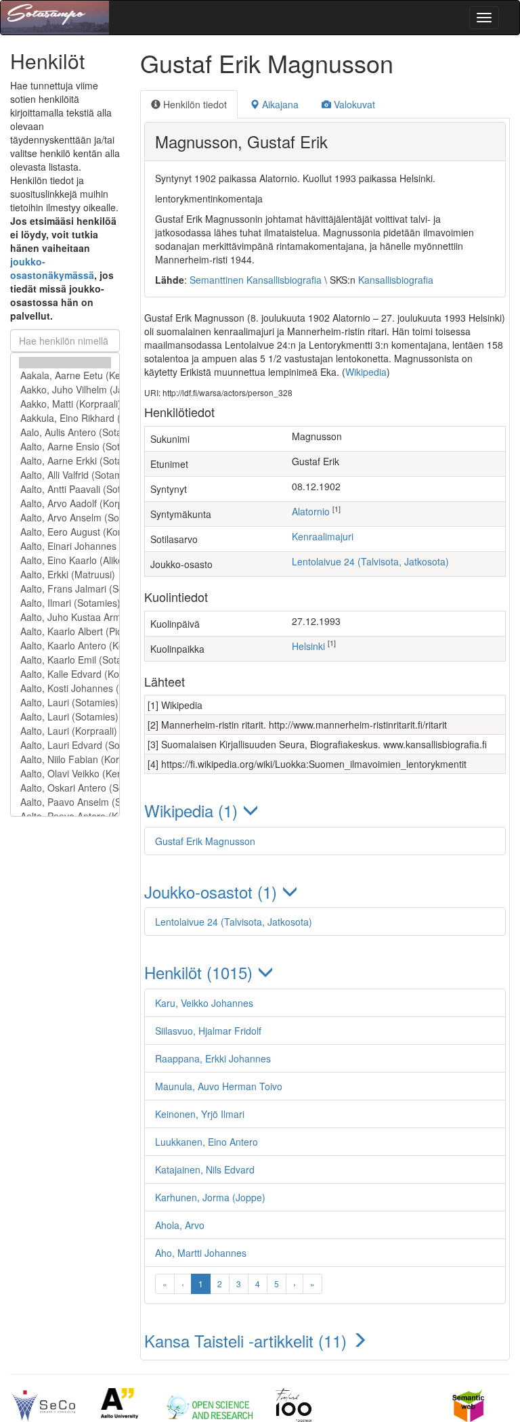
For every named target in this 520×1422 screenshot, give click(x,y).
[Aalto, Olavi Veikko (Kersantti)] (65, 774)
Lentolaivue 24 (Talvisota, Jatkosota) (370, 561)
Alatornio (311, 511)
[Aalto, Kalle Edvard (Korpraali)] (65, 674)
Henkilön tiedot (193, 104)
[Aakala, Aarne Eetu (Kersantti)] (65, 375)
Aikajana (279, 104)
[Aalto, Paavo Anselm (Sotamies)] (65, 802)
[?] (65, 362)
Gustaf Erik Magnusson (205, 841)
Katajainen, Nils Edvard (205, 1169)
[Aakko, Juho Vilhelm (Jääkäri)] (65, 390)
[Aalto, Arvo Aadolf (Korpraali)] (65, 503)
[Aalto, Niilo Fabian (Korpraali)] (65, 759)
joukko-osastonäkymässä (52, 268)
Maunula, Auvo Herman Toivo (218, 1086)
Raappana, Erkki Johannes (213, 1058)
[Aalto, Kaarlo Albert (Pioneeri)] (65, 631)
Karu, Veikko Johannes (204, 1003)
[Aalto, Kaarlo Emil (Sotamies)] (65, 660)
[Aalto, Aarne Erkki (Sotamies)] (65, 461)
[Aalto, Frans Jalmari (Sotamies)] (65, 589)
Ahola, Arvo (179, 1225)
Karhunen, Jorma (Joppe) (210, 1197)
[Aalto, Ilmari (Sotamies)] (65, 603)
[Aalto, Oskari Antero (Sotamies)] (65, 788)
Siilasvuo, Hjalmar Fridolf (208, 1030)
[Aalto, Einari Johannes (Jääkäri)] (65, 546)
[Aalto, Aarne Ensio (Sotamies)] (65, 446)
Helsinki (308, 646)
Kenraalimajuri (322, 536)
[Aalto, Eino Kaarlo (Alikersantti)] (65, 560)
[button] (325, 810)
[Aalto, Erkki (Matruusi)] (65, 574)
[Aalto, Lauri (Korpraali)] (65, 731)
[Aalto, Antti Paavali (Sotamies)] (65, 489)
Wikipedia (366, 372)
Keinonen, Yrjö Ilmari (199, 1114)
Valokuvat (353, 104)
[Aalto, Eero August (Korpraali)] (65, 532)
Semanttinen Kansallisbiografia (256, 279)
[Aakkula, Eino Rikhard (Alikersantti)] (65, 418)
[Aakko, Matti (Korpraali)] (65, 404)
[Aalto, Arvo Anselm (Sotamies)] (65, 518)
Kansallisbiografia (395, 279)
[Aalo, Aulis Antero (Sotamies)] (65, 432)
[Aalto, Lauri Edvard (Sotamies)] (65, 745)
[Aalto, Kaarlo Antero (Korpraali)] (65, 646)
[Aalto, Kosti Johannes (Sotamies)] (65, 688)
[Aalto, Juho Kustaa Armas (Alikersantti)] (65, 617)
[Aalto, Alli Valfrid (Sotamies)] (65, 475)
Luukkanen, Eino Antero (206, 1141)
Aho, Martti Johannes (200, 1252)
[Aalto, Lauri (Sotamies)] (65, 702)
